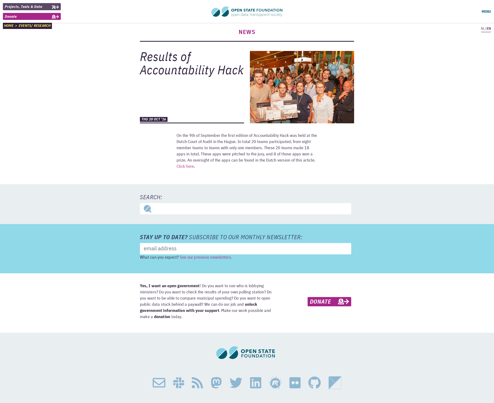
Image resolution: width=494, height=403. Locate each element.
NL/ (486, 28)
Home (9, 26)
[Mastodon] (216, 382)
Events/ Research (35, 26)
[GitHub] (314, 382)
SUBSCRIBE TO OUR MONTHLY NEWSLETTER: (221, 237)
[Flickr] (295, 382)
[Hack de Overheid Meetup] (275, 382)
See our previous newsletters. (206, 257)
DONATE (324, 302)
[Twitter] (236, 382)
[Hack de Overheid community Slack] (178, 382)
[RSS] (197, 382)
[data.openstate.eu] (335, 382)
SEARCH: (151, 198)
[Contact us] (159, 382)
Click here (185, 166)
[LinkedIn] (255, 382)
